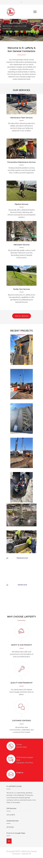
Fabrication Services (22, 245)
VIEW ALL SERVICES (21, 316)
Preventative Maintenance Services (21, 162)
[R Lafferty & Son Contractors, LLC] (20, 11)
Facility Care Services (21, 289)
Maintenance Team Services (21, 118)
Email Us (19, 773)
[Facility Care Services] (21, 276)
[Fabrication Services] (21, 231)
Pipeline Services (21, 204)
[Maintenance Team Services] (21, 104)
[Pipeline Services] (21, 191)
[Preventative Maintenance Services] (21, 149)
